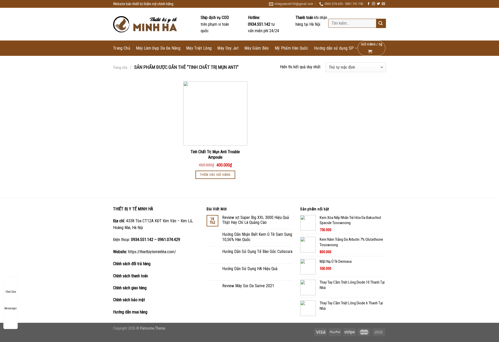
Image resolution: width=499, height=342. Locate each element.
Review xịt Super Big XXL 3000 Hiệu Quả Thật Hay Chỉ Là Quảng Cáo (255, 220)
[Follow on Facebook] (368, 4)
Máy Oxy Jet (228, 48)
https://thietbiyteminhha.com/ (152, 251)
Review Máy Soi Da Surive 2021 (248, 285)
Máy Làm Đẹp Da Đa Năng (158, 48)
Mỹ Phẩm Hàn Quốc (291, 48)
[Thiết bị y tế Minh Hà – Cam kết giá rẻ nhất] (145, 24)
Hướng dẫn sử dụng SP (334, 48)
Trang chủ (120, 67)
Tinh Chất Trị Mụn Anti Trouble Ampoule (215, 154)
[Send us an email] (383, 4)
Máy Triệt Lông (199, 48)
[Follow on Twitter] (378, 4)
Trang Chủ (121, 48)
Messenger (10, 308)
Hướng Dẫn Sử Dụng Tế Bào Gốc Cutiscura (257, 251)
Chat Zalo (10, 291)
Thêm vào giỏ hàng (215, 175)
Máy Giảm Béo (256, 48)
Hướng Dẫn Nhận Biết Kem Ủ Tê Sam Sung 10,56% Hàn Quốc (257, 237)
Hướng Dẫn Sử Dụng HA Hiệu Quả (250, 268)
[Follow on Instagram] (373, 4)
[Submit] (380, 23)
